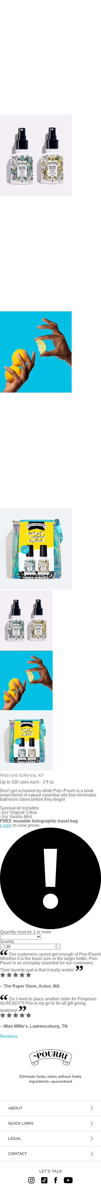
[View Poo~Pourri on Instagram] (31, 1181)
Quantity (7, 941)
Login (6, 825)
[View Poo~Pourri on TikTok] (44, 1181)
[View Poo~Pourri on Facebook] (55, 1181)
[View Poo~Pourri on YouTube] (68, 1181)
